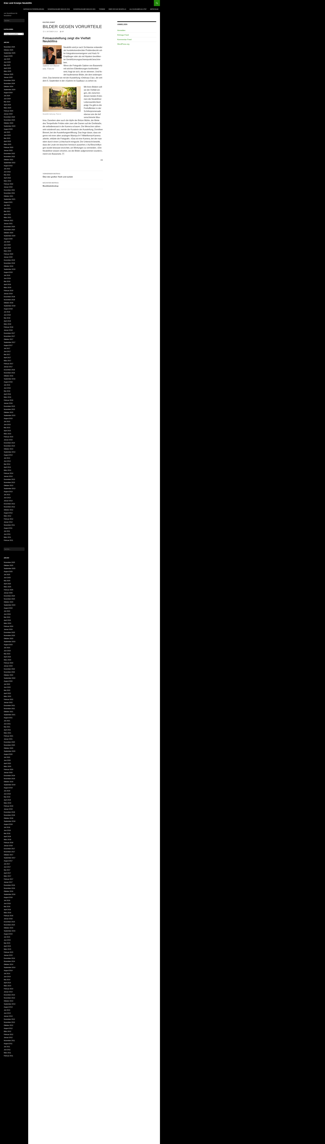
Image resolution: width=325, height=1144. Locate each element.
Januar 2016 (8, 403)
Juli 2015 (7, 421)
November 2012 (9, 507)
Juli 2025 (7, 59)
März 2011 (7, 537)
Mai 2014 (7, 464)
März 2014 (7, 470)
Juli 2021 (7, 205)
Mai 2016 (7, 391)
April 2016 (7, 394)
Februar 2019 (8, 290)
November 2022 (9, 156)
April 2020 (7, 248)
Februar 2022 (8, 184)
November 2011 (9, 525)
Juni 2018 (7, 315)
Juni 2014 (7, 461)
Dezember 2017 (9, 333)
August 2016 (8, 382)
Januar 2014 (8, 476)
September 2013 (9, 488)
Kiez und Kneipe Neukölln (18, 3)
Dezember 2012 (9, 504)
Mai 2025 (7, 65)
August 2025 (8, 56)
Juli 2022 (7, 169)
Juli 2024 (7, 96)
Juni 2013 (7, 498)
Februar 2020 (8, 254)
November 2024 (9, 83)
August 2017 (8, 345)
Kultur (46, 22)
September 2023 (9, 126)
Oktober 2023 (8, 123)
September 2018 (9, 306)
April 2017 (7, 357)
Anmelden (121, 30)
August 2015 (8, 418)
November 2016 (9, 373)
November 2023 (9, 120)
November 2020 (9, 230)
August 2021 (8, 202)
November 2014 (9, 446)
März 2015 (7, 434)
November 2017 (9, 336)
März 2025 (7, 71)
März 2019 (7, 287)
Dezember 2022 (9, 153)
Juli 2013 (7, 495)
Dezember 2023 (9, 117)
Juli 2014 (7, 458)
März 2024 (7, 108)
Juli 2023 (7, 132)
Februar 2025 (8, 74)
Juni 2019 (7, 278)
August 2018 (8, 309)
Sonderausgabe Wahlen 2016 (59, 9)
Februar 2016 (8, 400)
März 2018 (7, 324)
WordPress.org (123, 44)
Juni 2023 (7, 135)
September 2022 (9, 163)
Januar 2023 (8, 150)
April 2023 (7, 141)
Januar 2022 (8, 187)
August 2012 (8, 513)
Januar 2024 (8, 114)
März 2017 (7, 361)
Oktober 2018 (8, 303)
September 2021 (9, 199)
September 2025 (9, 53)
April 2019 (7, 284)
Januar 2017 (8, 367)
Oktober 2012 (8, 510)
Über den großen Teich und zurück (58, 175)
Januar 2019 (8, 294)
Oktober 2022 (8, 160)
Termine (102, 9)
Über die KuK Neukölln (117, 9)
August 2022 (8, 166)
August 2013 (8, 491)
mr (62, 31)
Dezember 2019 (9, 260)
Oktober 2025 (8, 50)
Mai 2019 (7, 281)
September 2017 (9, 342)
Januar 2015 (8, 440)
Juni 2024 (7, 99)
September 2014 (9, 452)
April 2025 (7, 68)
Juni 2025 (7, 62)
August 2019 (8, 272)
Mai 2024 (7, 102)
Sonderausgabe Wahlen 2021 (84, 9)
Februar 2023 (8, 147)
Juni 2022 (7, 172)
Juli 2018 (7, 312)
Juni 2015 (7, 424)
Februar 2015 (8, 437)
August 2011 (8, 528)
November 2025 (9, 47)
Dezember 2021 (9, 190)
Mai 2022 (7, 175)
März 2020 (7, 251)
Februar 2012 (8, 519)
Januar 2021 (8, 223)
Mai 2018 (7, 318)
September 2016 (9, 379)
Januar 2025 (8, 77)
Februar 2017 (8, 364)
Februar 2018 (8, 327)
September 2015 (9, 415)
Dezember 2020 (9, 227)
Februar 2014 (8, 473)
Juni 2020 (7, 245)
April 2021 (7, 214)
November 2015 (9, 409)
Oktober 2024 (8, 86)
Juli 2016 (7, 385)
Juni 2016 (7, 388)
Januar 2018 (8, 330)
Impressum (154, 9)
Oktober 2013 (8, 485)
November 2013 (9, 482)
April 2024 (7, 105)
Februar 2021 (8, 220)
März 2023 (7, 144)
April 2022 (7, 178)
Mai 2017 (7, 354)
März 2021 (7, 217)
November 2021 (9, 193)
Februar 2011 (8, 540)
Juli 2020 (7, 242)
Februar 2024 (8, 111)
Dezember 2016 (9, 370)
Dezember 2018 (9, 297)
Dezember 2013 (9, 479)
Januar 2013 (8, 501)
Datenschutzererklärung (33, 9)
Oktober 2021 (8, 196)
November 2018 (9, 300)
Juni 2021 (7, 208)
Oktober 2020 (8, 233)
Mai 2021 (7, 211)
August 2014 (8, 455)
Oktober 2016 (8, 376)
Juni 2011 (7, 534)
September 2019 (9, 269)
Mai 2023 (7, 138)
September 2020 (9, 236)
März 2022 (7, 181)
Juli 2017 (7, 348)
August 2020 (8, 239)
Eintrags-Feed (123, 35)
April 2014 (7, 467)
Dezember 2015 (9, 406)
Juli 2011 (7, 531)
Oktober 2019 (8, 266)
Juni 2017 (7, 351)
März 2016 (7, 397)
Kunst (52, 22)
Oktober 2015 (8, 412)
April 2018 (7, 321)
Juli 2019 (7, 275)
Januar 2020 (8, 257)
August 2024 (8, 93)
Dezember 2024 (9, 80)
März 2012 (7, 516)
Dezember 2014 (9, 443)
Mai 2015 (7, 428)
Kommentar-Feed (124, 39)
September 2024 (9, 89)
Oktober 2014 (8, 449)
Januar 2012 (8, 522)
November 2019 (9, 263)
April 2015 (7, 431)
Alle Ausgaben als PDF (138, 9)
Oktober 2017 (8, 339)
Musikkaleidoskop (51, 184)
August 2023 (8, 129)
